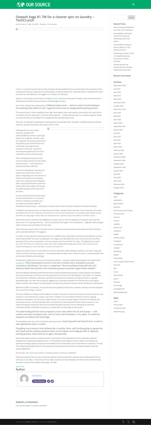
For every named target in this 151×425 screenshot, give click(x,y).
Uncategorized (119, 289)
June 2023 (117, 92)
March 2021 (118, 147)
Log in (116, 301)
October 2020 (119, 164)
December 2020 (119, 157)
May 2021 (117, 140)
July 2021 (117, 133)
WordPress (52, 422)
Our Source (22, 24)
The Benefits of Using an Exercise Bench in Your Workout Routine (123, 47)
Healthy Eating (119, 238)
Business (117, 207)
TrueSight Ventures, (51, 98)
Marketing (117, 251)
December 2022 (119, 102)
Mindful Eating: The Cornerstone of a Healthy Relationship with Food (123, 67)
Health (116, 234)
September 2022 (120, 109)
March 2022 (118, 123)
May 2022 (117, 116)
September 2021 (120, 126)
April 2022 (117, 119)
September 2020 (120, 167)
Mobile (116, 255)
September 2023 (120, 85)
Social (116, 272)
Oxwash (19, 89)
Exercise (117, 217)
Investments (118, 245)
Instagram (117, 241)
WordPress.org (119, 312)
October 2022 (119, 106)
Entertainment (119, 214)
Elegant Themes (31, 422)
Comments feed (119, 308)
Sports (116, 279)
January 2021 (118, 154)
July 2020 (117, 174)
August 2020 (118, 171)
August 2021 (118, 130)
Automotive (118, 200)
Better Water (118, 204)
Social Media (118, 275)
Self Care (117, 265)
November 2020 (119, 160)
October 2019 (119, 188)
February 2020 (119, 184)
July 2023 (117, 89)
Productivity (118, 258)
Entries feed (118, 305)
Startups (43, 24)
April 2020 (117, 181)
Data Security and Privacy (123, 210)
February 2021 (119, 150)
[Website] (48, 381)
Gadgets (117, 224)
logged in (29, 406)
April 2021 (117, 143)
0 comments (52, 24)
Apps (115, 197)
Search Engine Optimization (124, 262)
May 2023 (117, 96)
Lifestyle (117, 248)
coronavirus (20, 263)
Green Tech (118, 227)
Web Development (120, 292)
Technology (118, 285)
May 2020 (117, 177)
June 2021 (117, 137)
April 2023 (117, 99)
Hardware (117, 231)
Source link (20, 366)
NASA (36, 275)
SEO (115, 268)
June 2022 (117, 113)
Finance (116, 221)
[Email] (52, 381)
